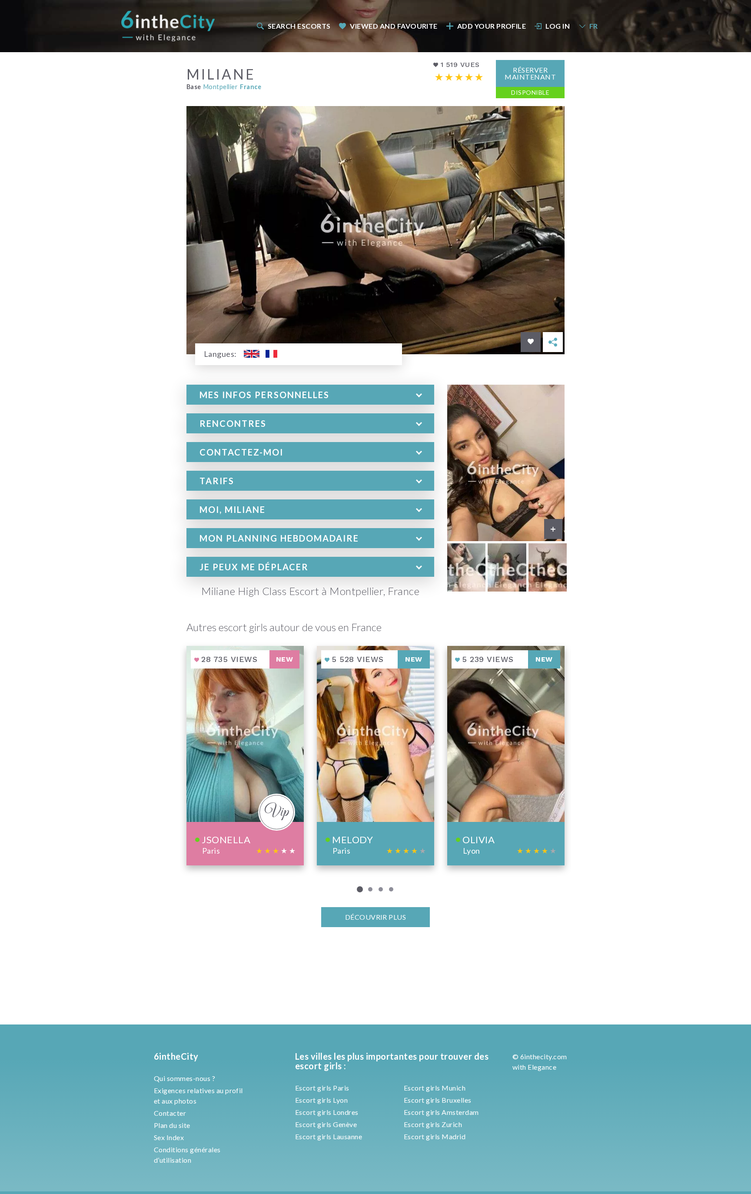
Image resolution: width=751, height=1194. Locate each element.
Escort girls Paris (322, 1088)
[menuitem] (293, 26)
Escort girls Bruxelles (438, 1100)
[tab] (310, 395)
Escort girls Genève (326, 1124)
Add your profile (491, 26)
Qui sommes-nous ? (184, 1078)
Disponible (530, 92)
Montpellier (220, 86)
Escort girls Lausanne (328, 1136)
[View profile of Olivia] (506, 755)
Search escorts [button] (299, 26)
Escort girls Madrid (434, 1136)
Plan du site (172, 1125)
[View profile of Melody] (375, 755)
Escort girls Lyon (321, 1100)
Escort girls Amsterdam (441, 1112)
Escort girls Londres (327, 1112)
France (250, 86)
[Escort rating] (459, 77)
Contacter (170, 1113)
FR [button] (593, 26)
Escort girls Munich (434, 1088)
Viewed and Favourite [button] (394, 26)
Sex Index (169, 1137)
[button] (310, 395)
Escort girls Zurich (433, 1124)
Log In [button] (557, 26)
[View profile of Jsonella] (245, 755)
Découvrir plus (375, 917)
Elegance (542, 1067)
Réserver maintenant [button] (530, 73)
